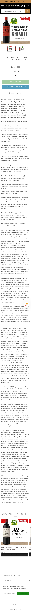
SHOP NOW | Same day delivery (15, 1)
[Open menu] (2, 6)
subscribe (23, 593)
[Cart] (28, 6)
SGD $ (15, 604)
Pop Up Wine (14, 609)
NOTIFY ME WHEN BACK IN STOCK (16, 87)
